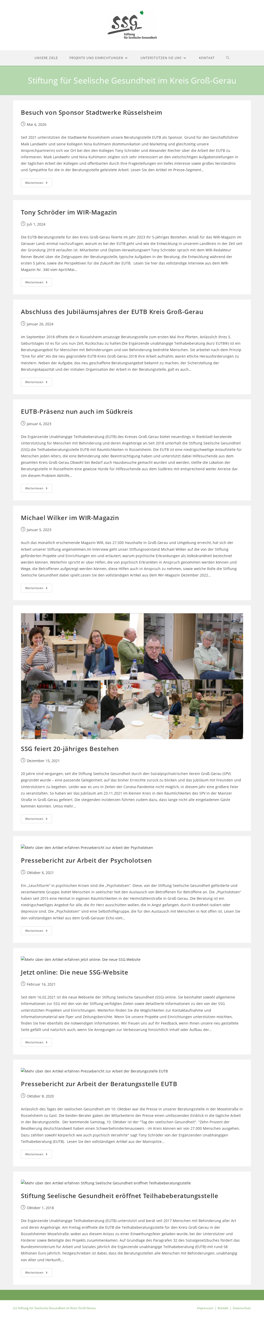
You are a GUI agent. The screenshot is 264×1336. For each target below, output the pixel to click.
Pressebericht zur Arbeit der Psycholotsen (86, 860)
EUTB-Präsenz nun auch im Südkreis (77, 411)
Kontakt (223, 1308)
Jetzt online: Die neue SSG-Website (74, 972)
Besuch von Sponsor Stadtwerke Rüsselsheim (91, 112)
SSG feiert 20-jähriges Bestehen (70, 748)
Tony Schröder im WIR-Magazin (69, 212)
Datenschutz (242, 1308)
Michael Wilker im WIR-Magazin (70, 517)
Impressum (205, 1308)
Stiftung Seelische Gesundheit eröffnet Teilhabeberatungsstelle (119, 1195)
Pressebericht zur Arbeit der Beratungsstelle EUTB (99, 1083)
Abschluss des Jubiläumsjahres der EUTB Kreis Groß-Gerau (112, 311)
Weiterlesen (38, 183)
